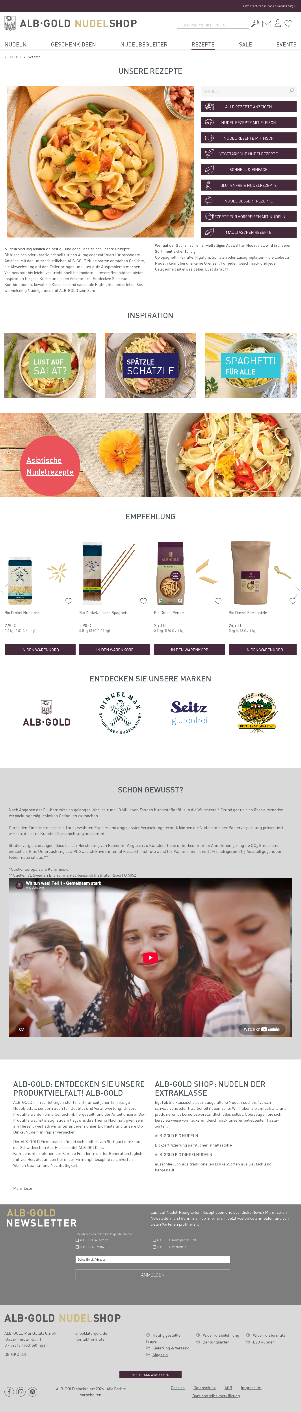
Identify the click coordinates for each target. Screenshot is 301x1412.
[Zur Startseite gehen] (70, 23)
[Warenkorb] (295, 21)
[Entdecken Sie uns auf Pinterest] (32, 1394)
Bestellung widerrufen (150, 1375)
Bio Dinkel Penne (169, 612)
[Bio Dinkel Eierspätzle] (264, 572)
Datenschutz (204, 1387)
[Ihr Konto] (277, 24)
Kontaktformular (90, 1338)
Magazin (160, 1354)
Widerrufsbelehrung (220, 1335)
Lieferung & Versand (171, 1347)
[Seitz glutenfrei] (189, 712)
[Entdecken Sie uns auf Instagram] (21, 1394)
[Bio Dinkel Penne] (189, 572)
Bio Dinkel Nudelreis (22, 612)
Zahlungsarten (216, 1341)
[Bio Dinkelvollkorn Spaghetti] (114, 572)
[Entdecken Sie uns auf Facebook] (9, 1394)
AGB (228, 1387)
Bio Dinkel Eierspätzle (248, 612)
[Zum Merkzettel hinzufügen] (67, 600)
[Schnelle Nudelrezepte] (100, 161)
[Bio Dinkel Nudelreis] (40, 572)
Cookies (178, 1387)
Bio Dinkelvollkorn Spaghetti (104, 612)
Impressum (251, 1387)
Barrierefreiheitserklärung (216, 1395)
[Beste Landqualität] (257, 712)
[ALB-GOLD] (46, 712)
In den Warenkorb (40, 649)
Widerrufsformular (269, 1335)
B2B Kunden (263, 1341)
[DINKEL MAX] (120, 712)
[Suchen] (254, 24)
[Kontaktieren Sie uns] (266, 24)
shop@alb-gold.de (91, 1333)
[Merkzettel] (288, 23)
